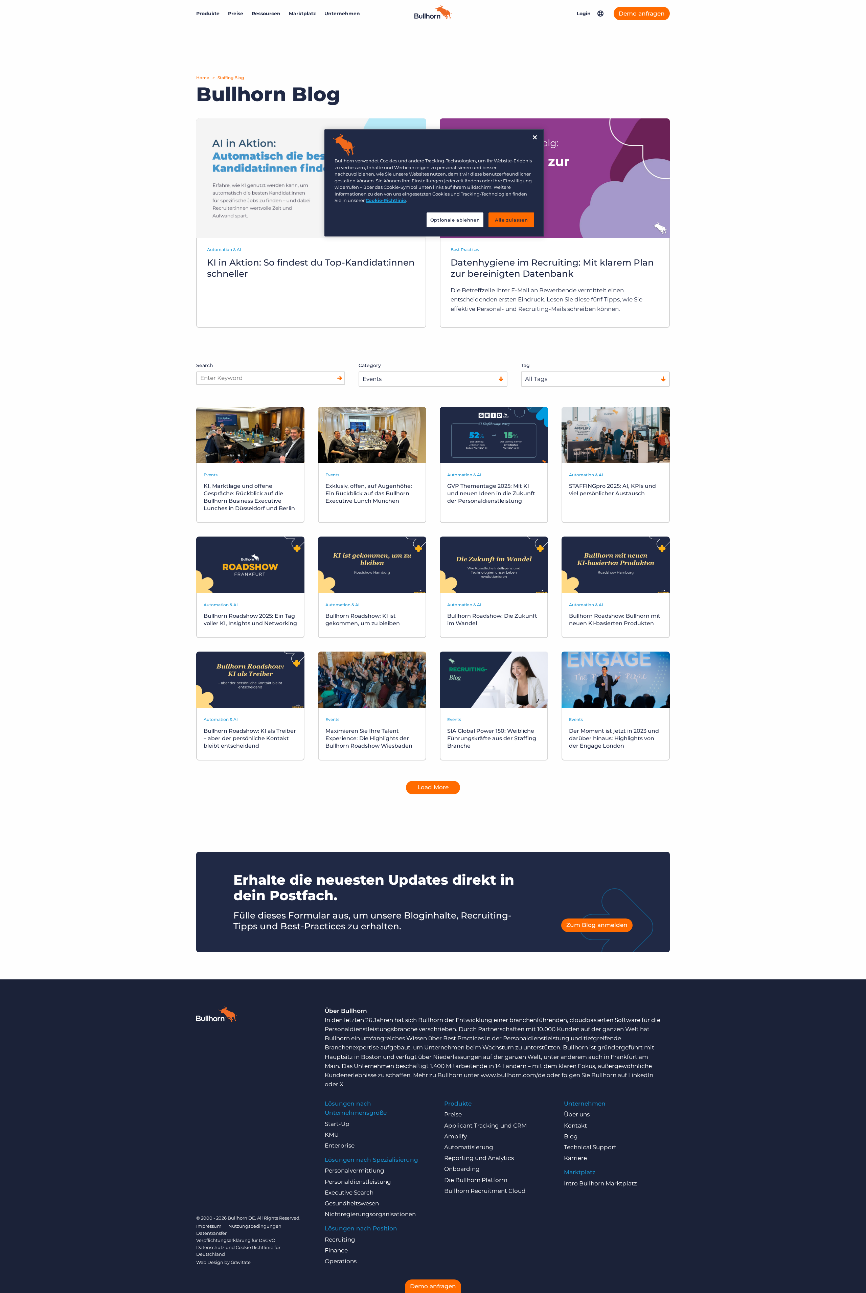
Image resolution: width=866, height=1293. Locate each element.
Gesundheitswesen (352, 1203)
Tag (525, 365)
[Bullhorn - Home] (216, 1015)
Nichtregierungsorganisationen (370, 1214)
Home (202, 77)
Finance (336, 1250)
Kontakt (575, 1125)
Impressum (209, 1226)
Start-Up (337, 1123)
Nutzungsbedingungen (254, 1226)
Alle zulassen (511, 220)
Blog (571, 1136)
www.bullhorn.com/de (513, 1075)
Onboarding (462, 1168)
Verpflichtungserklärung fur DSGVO (235, 1240)
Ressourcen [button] (266, 13)
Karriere (575, 1158)
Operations (341, 1261)
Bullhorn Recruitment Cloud (485, 1190)
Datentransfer (211, 1233)
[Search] (339, 378)
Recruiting (340, 1239)
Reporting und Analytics (479, 1158)
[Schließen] (534, 137)
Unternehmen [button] (342, 13)
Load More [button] (433, 787)
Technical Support (590, 1147)
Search (204, 365)
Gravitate (241, 1262)
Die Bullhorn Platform (475, 1180)
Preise (235, 13)
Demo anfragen (642, 13)
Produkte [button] (208, 13)
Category (370, 365)
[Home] (433, 17)
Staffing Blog (231, 77)
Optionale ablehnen (455, 220)
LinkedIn (640, 1075)
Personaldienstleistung (358, 1181)
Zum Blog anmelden (597, 925)
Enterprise (340, 1145)
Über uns (577, 1114)
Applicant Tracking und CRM (485, 1125)
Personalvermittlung (354, 1170)
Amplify (455, 1136)
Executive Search (349, 1192)
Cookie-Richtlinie (386, 200)
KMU (332, 1134)
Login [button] (584, 13)
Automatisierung (468, 1147)
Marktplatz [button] (302, 13)
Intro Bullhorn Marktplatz (600, 1183)
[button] (600, 13)
